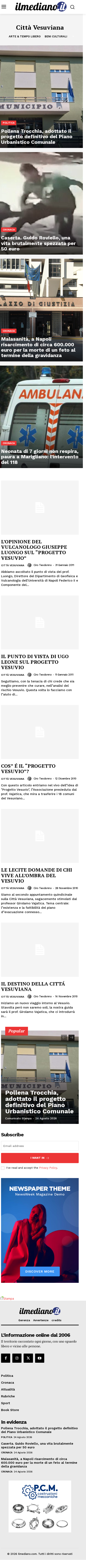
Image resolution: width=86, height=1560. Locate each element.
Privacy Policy (48, 1167)
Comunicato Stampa (18, 1118)
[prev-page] (64, 1038)
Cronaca (9, 229)
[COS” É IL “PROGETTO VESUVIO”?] (40, 732)
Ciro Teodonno (43, 565)
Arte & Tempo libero (25, 36)
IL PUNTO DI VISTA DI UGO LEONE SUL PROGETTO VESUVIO (35, 662)
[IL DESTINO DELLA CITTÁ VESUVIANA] (40, 950)
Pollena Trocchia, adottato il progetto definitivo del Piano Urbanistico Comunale (39, 1102)
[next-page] (71, 1038)
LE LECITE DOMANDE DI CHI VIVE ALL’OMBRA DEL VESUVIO (36, 875)
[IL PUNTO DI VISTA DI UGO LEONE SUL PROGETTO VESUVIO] (40, 622)
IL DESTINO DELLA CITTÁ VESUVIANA (33, 986)
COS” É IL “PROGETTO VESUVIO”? (28, 768)
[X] (28, 1358)
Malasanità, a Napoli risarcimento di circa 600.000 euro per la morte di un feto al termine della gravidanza (39, 1462)
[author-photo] (30, 565)
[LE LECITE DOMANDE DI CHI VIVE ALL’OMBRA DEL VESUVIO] (40, 836)
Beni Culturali (56, 36)
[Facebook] (5, 1358)
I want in (37, 1157)
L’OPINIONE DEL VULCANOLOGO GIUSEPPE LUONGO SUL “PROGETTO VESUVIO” (34, 549)
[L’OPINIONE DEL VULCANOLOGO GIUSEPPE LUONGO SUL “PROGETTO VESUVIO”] (40, 507)
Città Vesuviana (12, 565)
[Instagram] (17, 1358)
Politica (9, 122)
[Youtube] (39, 1358)
